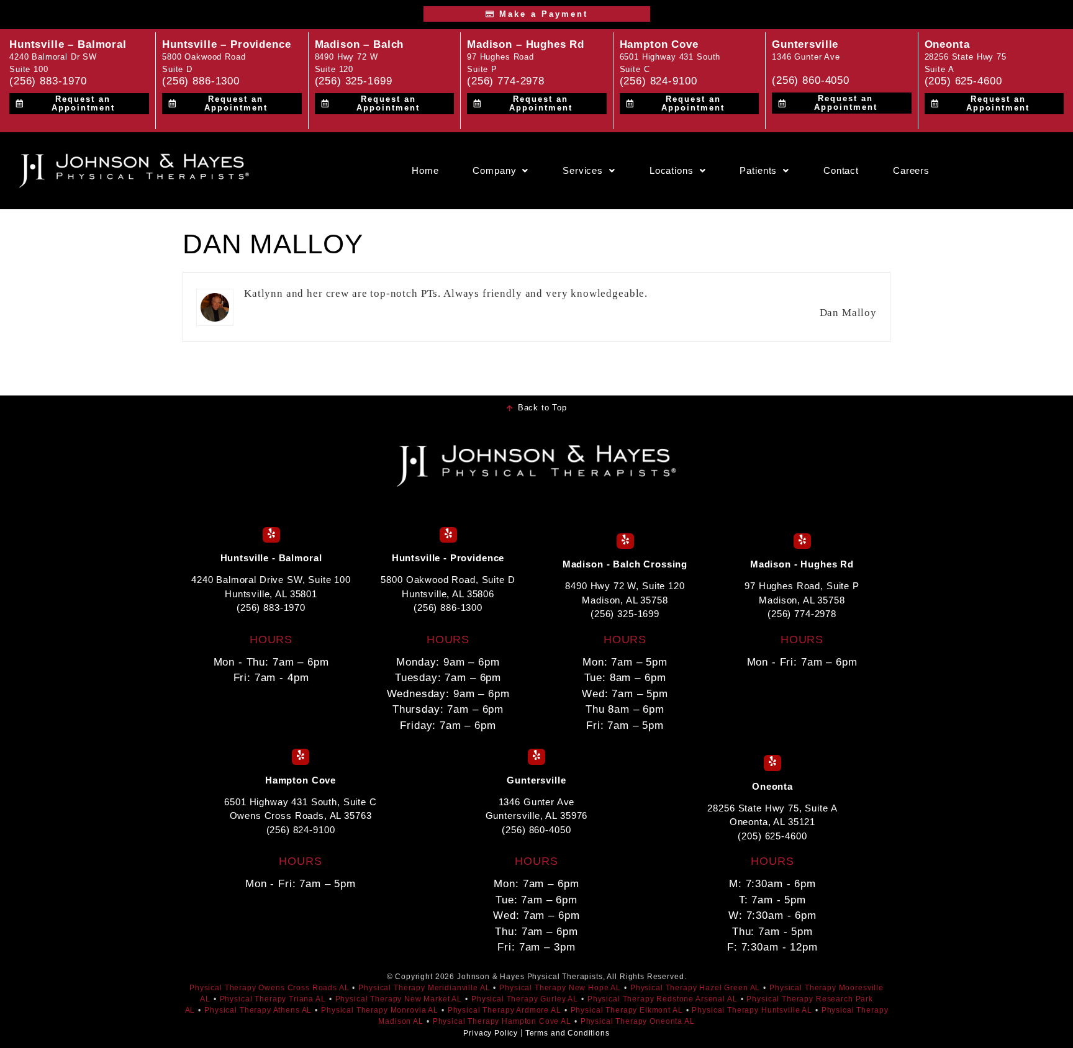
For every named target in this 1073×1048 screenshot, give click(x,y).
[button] (500, 171)
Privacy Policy (490, 1033)
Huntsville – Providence (226, 44)
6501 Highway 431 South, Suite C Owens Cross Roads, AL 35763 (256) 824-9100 (300, 816)
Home (425, 171)
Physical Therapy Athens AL (258, 1010)
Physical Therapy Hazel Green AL (695, 987)
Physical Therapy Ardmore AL (504, 1010)
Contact (841, 171)
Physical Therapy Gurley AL (524, 999)
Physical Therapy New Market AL (399, 999)
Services (583, 171)
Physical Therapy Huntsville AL (752, 1010)
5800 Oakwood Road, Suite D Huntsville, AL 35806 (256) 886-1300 (448, 593)
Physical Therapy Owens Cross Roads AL (269, 987)
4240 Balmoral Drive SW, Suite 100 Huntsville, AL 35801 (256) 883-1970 (271, 593)
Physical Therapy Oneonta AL (638, 1021)
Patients (758, 171)
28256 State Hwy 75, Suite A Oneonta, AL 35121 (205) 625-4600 (772, 822)
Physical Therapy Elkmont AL (627, 1010)
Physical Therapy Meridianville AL (424, 987)
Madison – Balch (359, 44)
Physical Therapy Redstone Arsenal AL (662, 999)
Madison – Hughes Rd (525, 44)
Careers (911, 171)
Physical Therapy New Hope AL (560, 987)
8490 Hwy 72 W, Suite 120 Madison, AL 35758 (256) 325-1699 (624, 599)
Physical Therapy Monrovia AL (379, 1010)
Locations (672, 171)
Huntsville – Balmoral (68, 44)
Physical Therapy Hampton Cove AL (502, 1021)
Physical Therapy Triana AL (273, 999)
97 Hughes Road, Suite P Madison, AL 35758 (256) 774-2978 (802, 599)
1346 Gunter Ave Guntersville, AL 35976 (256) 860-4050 (537, 816)
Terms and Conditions (567, 1033)
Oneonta (947, 44)
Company (494, 171)
